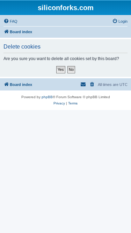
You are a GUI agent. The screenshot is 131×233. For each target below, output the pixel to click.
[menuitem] (10, 21)
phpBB (47, 97)
